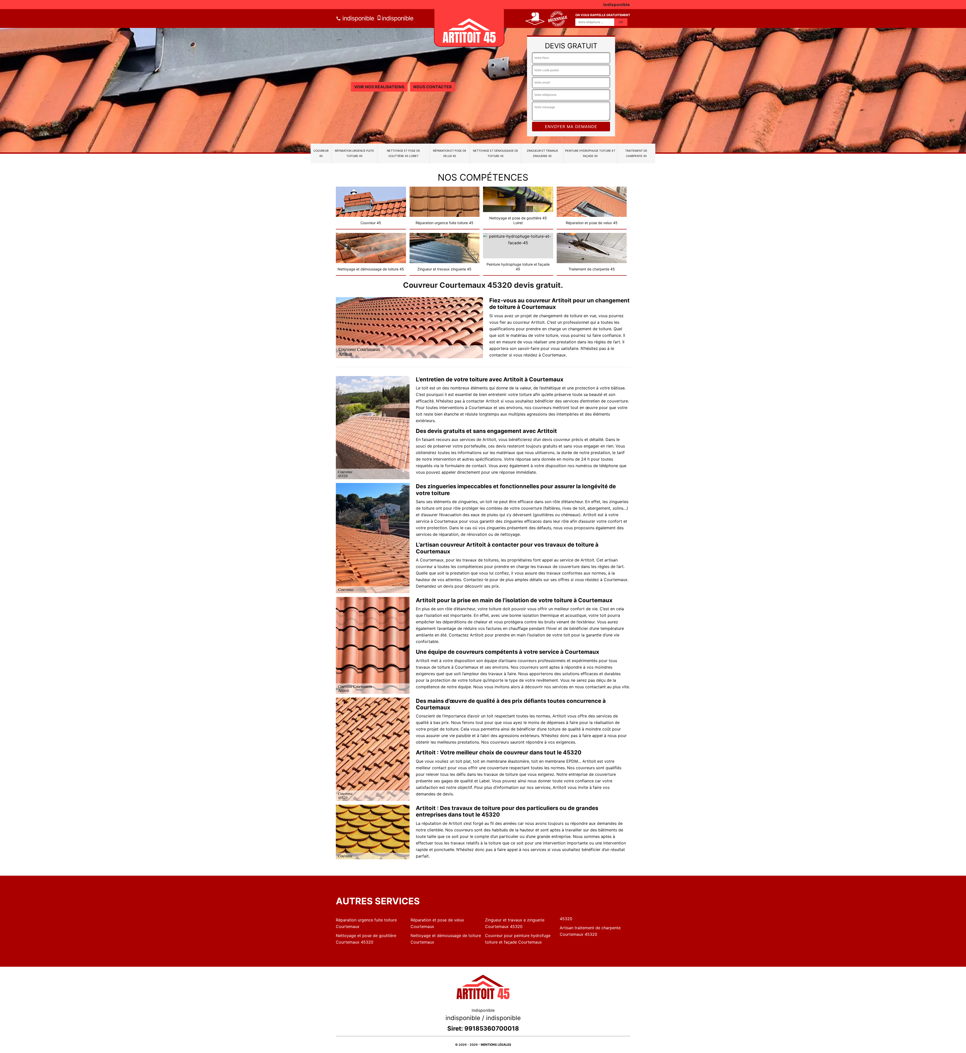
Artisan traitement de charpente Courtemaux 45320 (590, 931)
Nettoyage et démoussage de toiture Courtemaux (446, 939)
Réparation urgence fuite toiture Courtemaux (366, 923)
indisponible (357, 18)
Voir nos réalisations (379, 86)
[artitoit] (469, 28)
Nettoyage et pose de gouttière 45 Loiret (403, 153)
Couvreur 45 (321, 153)
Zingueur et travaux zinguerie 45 (542, 153)
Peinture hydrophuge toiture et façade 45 (590, 153)
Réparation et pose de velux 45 (449, 153)
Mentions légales (496, 1044)
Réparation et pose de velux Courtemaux (437, 923)
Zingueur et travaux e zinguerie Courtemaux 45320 (514, 923)
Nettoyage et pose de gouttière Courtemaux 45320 (366, 939)
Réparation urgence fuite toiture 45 (354, 153)
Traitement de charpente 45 (636, 153)
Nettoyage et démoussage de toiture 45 (495, 153)
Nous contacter (432, 86)
